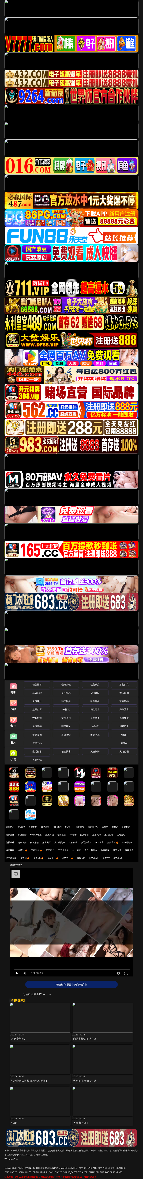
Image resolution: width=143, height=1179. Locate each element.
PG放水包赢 (36, 834)
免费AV (106, 858)
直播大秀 (129, 850)
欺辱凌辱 (37, 709)
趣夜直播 (22, 842)
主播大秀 (96, 834)
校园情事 (66, 751)
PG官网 (21, 826)
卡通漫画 (37, 734)
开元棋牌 (33, 826)
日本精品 (66, 692)
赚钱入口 (81, 858)
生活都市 (37, 751)
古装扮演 (37, 718)
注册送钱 (80, 826)
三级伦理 (37, 692)
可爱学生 (95, 718)
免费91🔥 (25, 858)
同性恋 (124, 742)
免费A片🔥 (38, 858)
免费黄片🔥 (67, 858)
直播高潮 (49, 834)
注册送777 (93, 826)
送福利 (105, 826)
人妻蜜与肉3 (18, 1038)
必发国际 (46, 842)
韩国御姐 (66, 701)
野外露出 (124, 709)
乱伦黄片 (121, 834)
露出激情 (66, 734)
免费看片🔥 (112, 842)
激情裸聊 (10, 850)
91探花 (66, 709)
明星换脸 (66, 726)
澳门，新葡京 (90, 850)
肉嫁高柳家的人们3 (84, 1038)
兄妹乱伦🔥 (52, 858)
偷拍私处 (10, 842)
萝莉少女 (124, 684)
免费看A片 (94, 858)
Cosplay (95, 692)
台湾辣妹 (37, 701)
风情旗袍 (37, 726)
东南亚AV (124, 701)
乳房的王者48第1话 (85, 1080)
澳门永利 (57, 826)
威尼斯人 (10, 826)
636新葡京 (127, 842)
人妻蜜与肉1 (80, 1122)
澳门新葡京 (59, 842)
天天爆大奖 (63, 850)
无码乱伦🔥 (36, 850)
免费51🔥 (23, 850)
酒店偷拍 (84, 834)
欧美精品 (95, 684)
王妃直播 (108, 834)
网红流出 (95, 709)
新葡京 (115, 826)
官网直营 (45, 826)
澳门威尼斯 (11, 858)
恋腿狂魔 (124, 718)
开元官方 (50, 850)
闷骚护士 (124, 726)
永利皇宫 (99, 842)
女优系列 (66, 718)
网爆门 (124, 734)
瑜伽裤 (95, 726)
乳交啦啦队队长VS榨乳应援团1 (29, 1080)
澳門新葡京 (86, 842)
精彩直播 (61, 834)
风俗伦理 (124, 751)
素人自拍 (124, 692)
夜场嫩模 (34, 842)
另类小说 (37, 759)
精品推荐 (37, 684)
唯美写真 (95, 734)
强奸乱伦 (66, 684)
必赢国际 (10, 834)
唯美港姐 (95, 701)
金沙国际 (76, 850)
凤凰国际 (22, 834)
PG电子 (68, 826)
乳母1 (14, 1122)
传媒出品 (37, 742)
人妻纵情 (95, 751)
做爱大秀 (117, 850)
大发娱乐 (73, 842)
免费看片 (105, 850)
